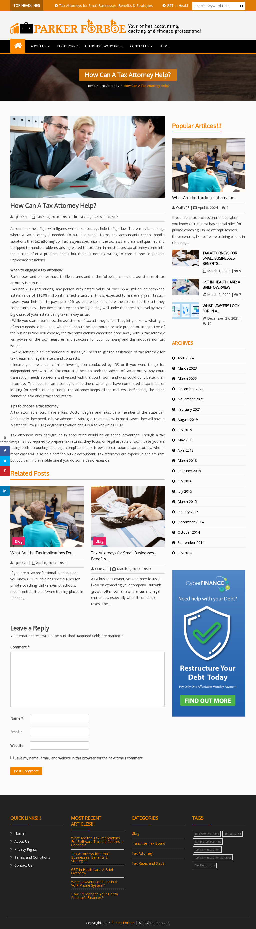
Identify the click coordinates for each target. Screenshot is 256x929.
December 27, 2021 (223, 318)
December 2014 (191, 522)
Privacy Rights (25, 849)
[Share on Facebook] (5, 451)
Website (17, 745)
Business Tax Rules (207, 834)
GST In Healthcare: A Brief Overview (177, 5)
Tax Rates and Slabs (148, 863)
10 (210, 323)
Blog (164, 46)
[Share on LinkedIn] (5, 491)
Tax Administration (207, 849)
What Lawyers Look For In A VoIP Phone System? (94, 883)
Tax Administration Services (213, 857)
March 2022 (187, 378)
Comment (20, 647)
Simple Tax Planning (208, 841)
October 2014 (189, 532)
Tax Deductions (205, 865)
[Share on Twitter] (5, 461)
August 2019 (188, 419)
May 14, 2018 (48, 216)
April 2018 (186, 450)
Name (17, 718)
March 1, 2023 (128, 568)
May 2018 (186, 440)
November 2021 (191, 399)
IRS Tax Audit (232, 834)
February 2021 (189, 409)
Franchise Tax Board (102, 46)
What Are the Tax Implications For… (42, 552)
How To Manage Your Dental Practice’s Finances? (95, 896)
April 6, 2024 (46, 562)
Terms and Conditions (32, 857)
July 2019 (185, 429)
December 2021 (191, 388)
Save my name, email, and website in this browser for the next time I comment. (79, 758)
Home (91, 85)
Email (16, 731)
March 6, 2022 (218, 294)
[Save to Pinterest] (5, 471)
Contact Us (140, 46)
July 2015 (185, 491)
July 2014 (185, 552)
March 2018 (187, 460)
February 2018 (189, 470)
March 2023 (187, 368)
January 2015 (188, 511)
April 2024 (186, 358)
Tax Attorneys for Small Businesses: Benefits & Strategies (87, 5)
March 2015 (187, 501)
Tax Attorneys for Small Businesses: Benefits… (123, 555)
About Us (38, 46)
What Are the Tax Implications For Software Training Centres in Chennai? (97, 841)
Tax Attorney (68, 46)
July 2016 (185, 481)
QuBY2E (21, 216)
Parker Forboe (123, 922)
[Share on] (5, 481)
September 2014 (191, 542)
